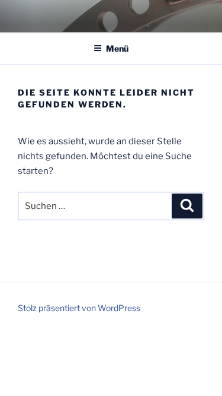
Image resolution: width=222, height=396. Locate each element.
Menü (117, 48)
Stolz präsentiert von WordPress (79, 308)
